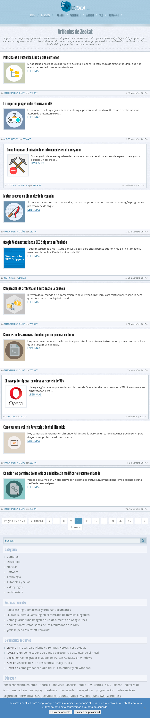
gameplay (36, 690)
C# (90, 685)
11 (87, 521)
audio (82, 685)
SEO (101, 15)
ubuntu (64, 696)
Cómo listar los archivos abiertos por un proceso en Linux (38, 334)
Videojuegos (11, 139)
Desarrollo (13, 562)
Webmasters (15, 592)
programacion (105, 690)
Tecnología (14, 577)
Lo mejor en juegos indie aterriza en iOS (27, 103)
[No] (145, 708)
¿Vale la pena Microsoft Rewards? (28, 630)
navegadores (85, 690)
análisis (71, 685)
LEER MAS (33, 71)
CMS (108, 685)
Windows (98, 696)
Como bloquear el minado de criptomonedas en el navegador (44, 149)
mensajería (67, 690)
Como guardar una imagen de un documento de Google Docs (47, 620)
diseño (117, 685)
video (74, 696)
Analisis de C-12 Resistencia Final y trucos (44, 663)
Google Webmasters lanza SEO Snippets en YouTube (35, 242)
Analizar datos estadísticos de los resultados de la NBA (43, 625)
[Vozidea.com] (75, 10)
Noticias (9, 277)
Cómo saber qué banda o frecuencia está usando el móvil (61, 652)
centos (98, 685)
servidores (49, 696)
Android (90, 15)
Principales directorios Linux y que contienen (31, 57)
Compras (13, 556)
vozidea (85, 696)
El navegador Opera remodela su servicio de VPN (34, 381)
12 (95, 521)
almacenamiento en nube (20, 685)
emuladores (19, 690)
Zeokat (33, 92)
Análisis (61, 15)
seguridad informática (18, 696)
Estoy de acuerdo (60, 712)
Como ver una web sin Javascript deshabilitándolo (34, 427)
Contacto (45, 15)
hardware (51, 690)
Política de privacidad (87, 712)
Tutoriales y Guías (14, 92)
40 (129, 521)
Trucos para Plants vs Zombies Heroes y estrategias (52, 647)
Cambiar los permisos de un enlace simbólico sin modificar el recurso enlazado (51, 473)
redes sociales (126, 690)
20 (112, 521)
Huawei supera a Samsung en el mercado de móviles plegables (48, 615)
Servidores (114, 15)
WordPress (75, 15)
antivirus (58, 685)
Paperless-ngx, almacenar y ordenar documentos (39, 610)
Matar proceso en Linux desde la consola (28, 196)
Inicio (33, 15)
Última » (75, 527)
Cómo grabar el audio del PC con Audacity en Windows (56, 657)
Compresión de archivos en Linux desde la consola (34, 288)
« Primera (36, 521)
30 (120, 521)
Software (12, 572)
